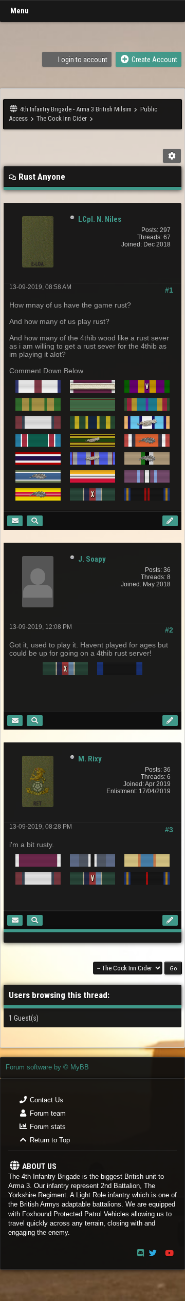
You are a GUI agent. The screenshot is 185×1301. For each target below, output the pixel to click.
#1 (169, 290)
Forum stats (47, 1127)
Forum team (47, 1113)
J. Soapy (92, 559)
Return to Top (49, 1140)
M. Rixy (90, 758)
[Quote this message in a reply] (170, 520)
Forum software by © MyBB (47, 1067)
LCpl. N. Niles (99, 219)
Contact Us (45, 1100)
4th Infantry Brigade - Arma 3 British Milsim (76, 109)
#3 (169, 830)
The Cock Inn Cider (61, 118)
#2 (169, 630)
